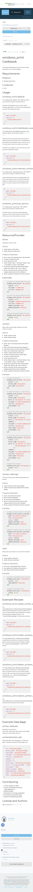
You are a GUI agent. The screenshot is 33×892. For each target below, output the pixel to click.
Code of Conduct (8, 886)
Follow (17, 31)
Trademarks (7, 882)
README (5, 51)
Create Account (19, 4)
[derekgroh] (3, 825)
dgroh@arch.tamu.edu (16, 804)
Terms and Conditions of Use (18, 886)
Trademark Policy (19, 887)
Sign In (29, 4)
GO (27, 12)
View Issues (16, 838)
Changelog (16, 51)
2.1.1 (16, 28)
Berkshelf (11, 40)
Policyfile (5, 40)
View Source (16, 835)
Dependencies (10, 51)
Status (25, 887)
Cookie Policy (11, 887)
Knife (15, 40)
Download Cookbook (17, 864)
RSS (4, 22)
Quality (22, 52)
